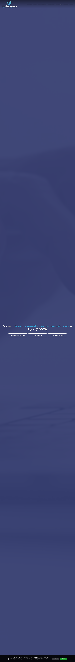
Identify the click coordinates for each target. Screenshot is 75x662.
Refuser (56, 658)
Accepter (64, 658)
